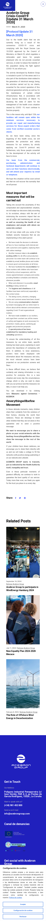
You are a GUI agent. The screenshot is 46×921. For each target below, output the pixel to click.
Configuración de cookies (23, 910)
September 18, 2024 (13, 581)
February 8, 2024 (12, 712)
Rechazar (23, 916)
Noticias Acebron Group (15, 584)
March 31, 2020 (18, 27)
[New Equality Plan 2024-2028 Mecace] (23, 619)
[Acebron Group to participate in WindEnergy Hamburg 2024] (23, 552)
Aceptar (23, 904)
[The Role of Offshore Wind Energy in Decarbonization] (23, 683)
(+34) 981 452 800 (13, 805)
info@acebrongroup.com (17, 813)
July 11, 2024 (11, 648)
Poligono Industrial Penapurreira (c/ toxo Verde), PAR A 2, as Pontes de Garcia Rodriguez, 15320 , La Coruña (23, 794)
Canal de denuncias (17, 824)
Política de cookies (15, 897)
